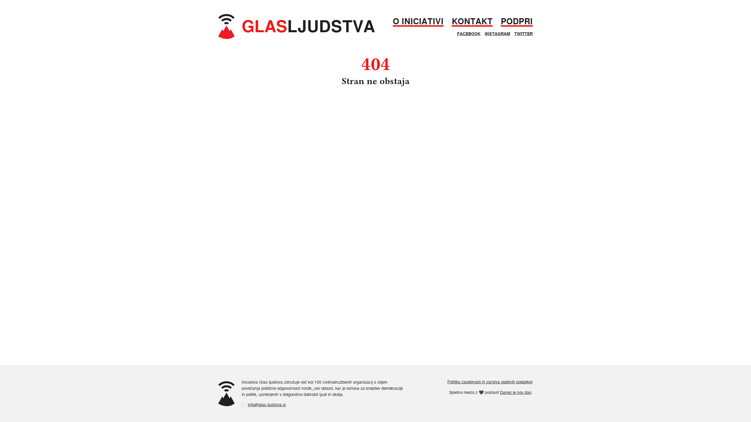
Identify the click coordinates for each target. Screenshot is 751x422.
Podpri (517, 21)
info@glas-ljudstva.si (267, 404)
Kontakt (472, 21)
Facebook (469, 33)
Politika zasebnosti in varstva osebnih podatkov (490, 382)
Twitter (523, 33)
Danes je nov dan (516, 392)
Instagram (497, 33)
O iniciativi (418, 21)
